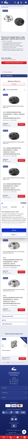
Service (4, 397)
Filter (14, 84)
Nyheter (4, 387)
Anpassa (13, 234)
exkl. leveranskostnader (11, 59)
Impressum (11, 432)
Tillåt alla (14, 230)
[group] (14, 349)
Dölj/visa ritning (11, 89)
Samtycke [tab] (5, 206)
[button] (3, 362)
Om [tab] (23, 206)
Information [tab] (14, 206)
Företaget (5, 392)
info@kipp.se (15, 383)
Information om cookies (19, 434)
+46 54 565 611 (14, 381)
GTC (15, 432)
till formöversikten (8, 72)
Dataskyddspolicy (10, 434)
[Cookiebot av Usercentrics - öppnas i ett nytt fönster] (20, 203)
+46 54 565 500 (14, 379)
